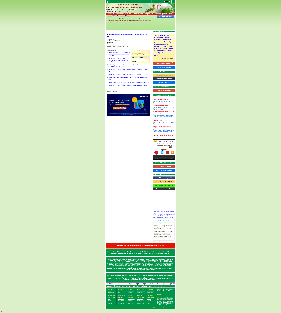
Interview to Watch (131, 291)
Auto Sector (149, 299)
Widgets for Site (130, 303)
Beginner (109, 291)
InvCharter (159, 289)
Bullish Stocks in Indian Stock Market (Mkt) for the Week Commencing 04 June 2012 (119, 54)
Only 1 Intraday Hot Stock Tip (164, 181)
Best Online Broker (111, 295)
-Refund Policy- (168, 290)
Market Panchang (121, 303)
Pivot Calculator (140, 299)
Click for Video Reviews (164, 63)
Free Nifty (117, 286)
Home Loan (110, 303)
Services (128, 286)
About (160, 2)
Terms (167, 289)
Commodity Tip (135, 13)
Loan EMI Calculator (141, 303)
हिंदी (170, 2)
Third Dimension (121, 299)
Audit (171, 291)
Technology (110, 302)
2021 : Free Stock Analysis (164, 166)
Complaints (167, 291)
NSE (134, 286)
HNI (146, 13)
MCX (142, 286)
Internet (109, 300)
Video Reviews (141, 2)
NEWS (155, 286)
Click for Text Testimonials (164, 67)
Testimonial (155, 2)
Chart (150, 286)
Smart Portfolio (130, 292)
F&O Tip (141, 13)
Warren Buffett (130, 293)
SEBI (118, 291)
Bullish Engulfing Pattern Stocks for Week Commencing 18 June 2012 (129, 82)
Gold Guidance (150, 292)
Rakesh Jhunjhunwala (115, 2)
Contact (149, 2)
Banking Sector (150, 304)
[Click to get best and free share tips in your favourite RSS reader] (164, 290)
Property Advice (140, 295)
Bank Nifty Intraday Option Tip (164, 178)
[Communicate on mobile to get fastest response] (157, 290)
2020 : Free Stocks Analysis (164, 170)
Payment (130, 2)
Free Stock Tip (110, 286)
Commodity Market (150, 291)
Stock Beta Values (140, 293)
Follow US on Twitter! (138, 54)
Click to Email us (164, 82)
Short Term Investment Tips (164, 188)
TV (158, 286)
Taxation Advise (130, 302)
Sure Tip (124, 2)
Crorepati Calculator (140, 302)
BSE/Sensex (120, 293)
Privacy (163, 289)
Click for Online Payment (164, 90)
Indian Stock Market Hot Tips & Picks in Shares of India (124, 7)
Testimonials (160, 241)
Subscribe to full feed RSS (139, 53)
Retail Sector (149, 302)
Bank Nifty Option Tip (118, 13)
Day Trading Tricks (111, 293)
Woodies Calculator (140, 300)
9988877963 (110, 12)
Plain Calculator (140, 304)
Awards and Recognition (116, 16)
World (146, 286)
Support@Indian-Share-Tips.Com (123, 12)
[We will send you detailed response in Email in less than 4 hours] (160, 290)
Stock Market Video (131, 299)
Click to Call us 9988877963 (164, 75)
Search (170, 158)
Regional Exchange (121, 295)
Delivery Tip (128, 13)
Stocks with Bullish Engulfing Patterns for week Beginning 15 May (128, 85)
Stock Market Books (141, 291)
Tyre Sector (149, 300)
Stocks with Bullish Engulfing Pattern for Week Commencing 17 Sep (128, 74)
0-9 (174, 283)
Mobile (109, 299)
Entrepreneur (130, 300)
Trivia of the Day (121, 304)
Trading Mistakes (111, 292)
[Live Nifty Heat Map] (162, 290)
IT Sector (148, 303)
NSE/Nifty (119, 292)
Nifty (110, 283)
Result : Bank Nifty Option (154, 13)
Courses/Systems (167, 13)
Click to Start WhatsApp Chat (164, 78)
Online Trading (139, 292)
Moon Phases (120, 302)
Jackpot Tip (109, 13)
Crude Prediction (150, 295)
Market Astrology (121, 300)
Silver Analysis (149, 293)
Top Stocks (163, 286)
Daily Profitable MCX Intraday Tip (164, 185)
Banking (109, 304)
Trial (123, 286)
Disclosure (171, 289)
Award (135, 2)
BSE (138, 286)
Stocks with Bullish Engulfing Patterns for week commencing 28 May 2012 (118, 60)
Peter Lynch (130, 295)
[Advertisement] (164, 200)
